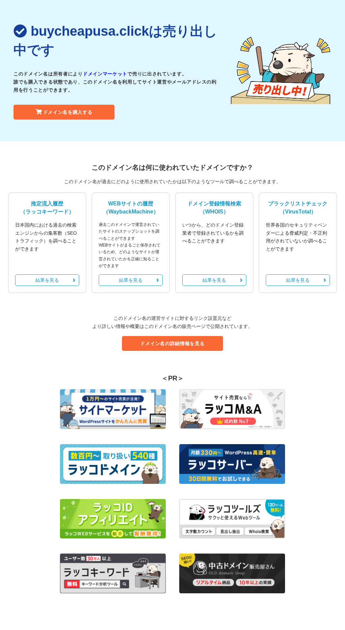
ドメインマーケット (105, 73)
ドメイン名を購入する (68, 112)
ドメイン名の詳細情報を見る (172, 343)
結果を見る (47, 280)
